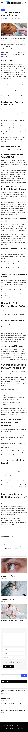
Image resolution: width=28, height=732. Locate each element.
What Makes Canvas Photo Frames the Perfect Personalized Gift (7, 548)
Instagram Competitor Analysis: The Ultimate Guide (11, 716)
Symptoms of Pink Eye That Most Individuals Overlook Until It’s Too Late (12, 576)
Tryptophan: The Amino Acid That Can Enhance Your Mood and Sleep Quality (13, 598)
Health (3, 9)
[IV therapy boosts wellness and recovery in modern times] (14, 611)
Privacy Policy (13, 728)
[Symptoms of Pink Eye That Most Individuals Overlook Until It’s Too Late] (14, 565)
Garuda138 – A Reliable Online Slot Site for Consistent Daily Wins (13, 691)
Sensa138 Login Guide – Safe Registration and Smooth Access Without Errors (14, 704)
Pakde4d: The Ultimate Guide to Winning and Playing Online (13, 710)
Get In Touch (20, 728)
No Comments (18, 18)
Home (2, 6)
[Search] (26, 2)
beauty (3, 56)
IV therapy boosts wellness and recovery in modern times (12, 621)
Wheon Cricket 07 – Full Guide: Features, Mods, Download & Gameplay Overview (13, 697)
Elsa (6, 18)
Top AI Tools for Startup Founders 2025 (20, 547)
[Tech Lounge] (14, 2)
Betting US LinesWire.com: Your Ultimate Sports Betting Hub (13, 685)
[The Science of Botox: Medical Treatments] (14, 29)
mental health (18, 330)
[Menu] (2, 2)
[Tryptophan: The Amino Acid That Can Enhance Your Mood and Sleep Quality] (14, 588)
